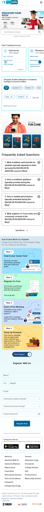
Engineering (14, 50)
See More (20, 69)
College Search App (13, 486)
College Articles (31, 467)
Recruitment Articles (13, 475)
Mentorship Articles (33, 478)
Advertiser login (31, 460)
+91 (4, 383)
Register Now (22, 424)
